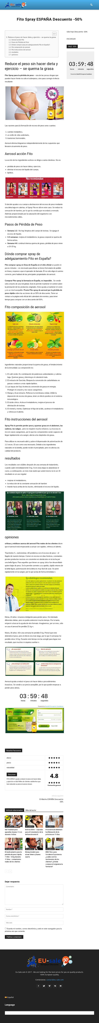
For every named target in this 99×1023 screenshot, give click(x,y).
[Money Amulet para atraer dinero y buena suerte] (34, 844)
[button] (91, 5)
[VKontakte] (55, 986)
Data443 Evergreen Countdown (54, 706)
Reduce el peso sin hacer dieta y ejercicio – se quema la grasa (32, 37)
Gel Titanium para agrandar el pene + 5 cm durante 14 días (13, 832)
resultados (14, 52)
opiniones (14, 55)
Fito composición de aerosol (20, 47)
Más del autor (31, 810)
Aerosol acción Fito (17, 40)
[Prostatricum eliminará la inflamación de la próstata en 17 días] (54, 821)
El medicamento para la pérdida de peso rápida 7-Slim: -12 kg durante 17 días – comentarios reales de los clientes (13, 857)
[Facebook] (38, 986)
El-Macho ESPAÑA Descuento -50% (51, 800)
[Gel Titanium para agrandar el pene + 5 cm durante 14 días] (14, 821)
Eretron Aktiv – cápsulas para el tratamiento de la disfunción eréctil (34, 832)
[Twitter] (44, 986)
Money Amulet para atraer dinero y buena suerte (32, 854)
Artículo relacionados (14, 810)
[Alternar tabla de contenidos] (53, 34)
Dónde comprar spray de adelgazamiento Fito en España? (30, 45)
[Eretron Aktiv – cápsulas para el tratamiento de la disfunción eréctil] (34, 821)
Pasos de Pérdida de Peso (20, 42)
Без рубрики (9, 826)
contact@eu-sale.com (55, 980)
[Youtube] (61, 986)
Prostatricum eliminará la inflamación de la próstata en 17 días (54, 832)
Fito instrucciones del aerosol (21, 50)
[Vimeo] (49, 986)
